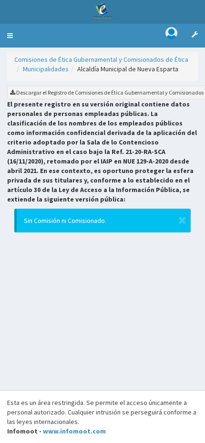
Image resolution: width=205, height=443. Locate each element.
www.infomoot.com (74, 431)
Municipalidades (46, 69)
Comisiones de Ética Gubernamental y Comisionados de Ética (101, 59)
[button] (10, 36)
